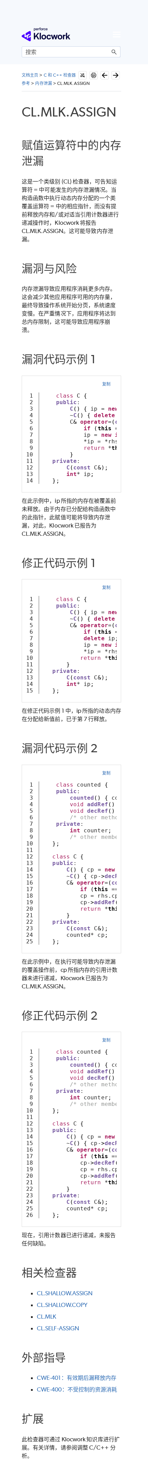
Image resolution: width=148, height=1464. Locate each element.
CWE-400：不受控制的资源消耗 (77, 1389)
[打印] (93, 75)
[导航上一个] (105, 75)
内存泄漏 (43, 83)
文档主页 (30, 75)
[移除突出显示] (82, 75)
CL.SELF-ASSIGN (58, 1328)
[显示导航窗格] (116, 34)
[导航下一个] (116, 75)
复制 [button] (106, 384)
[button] (114, 51)
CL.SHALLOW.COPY (62, 1304)
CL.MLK (46, 1316)
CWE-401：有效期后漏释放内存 (76, 1377)
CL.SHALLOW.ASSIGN (65, 1293)
